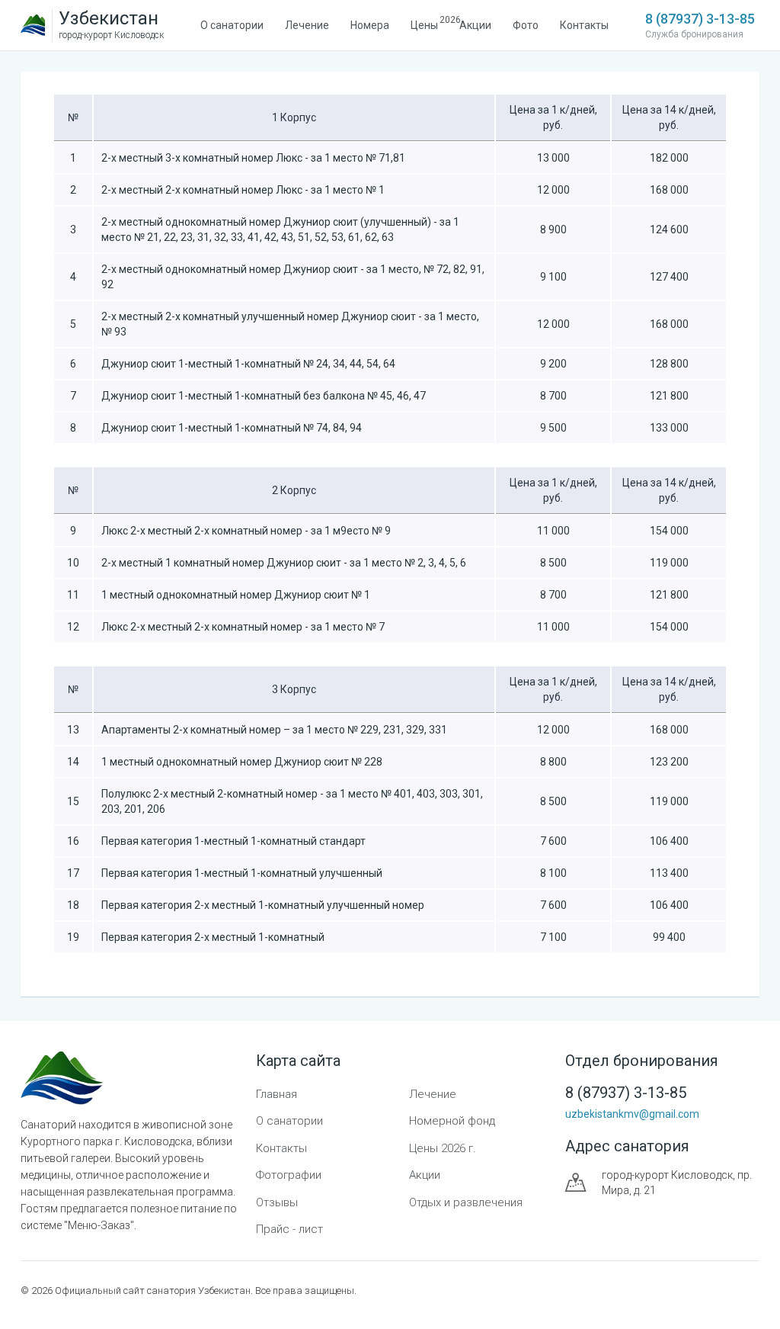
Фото (526, 25)
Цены (424, 22)
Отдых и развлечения (466, 1202)
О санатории (232, 25)
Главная (276, 1094)
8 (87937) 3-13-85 (700, 19)
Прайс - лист (289, 1229)
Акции (475, 25)
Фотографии (288, 1175)
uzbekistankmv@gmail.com (632, 1114)
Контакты (584, 25)
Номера (369, 25)
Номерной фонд (452, 1121)
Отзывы (277, 1202)
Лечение (307, 25)
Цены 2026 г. (442, 1148)
